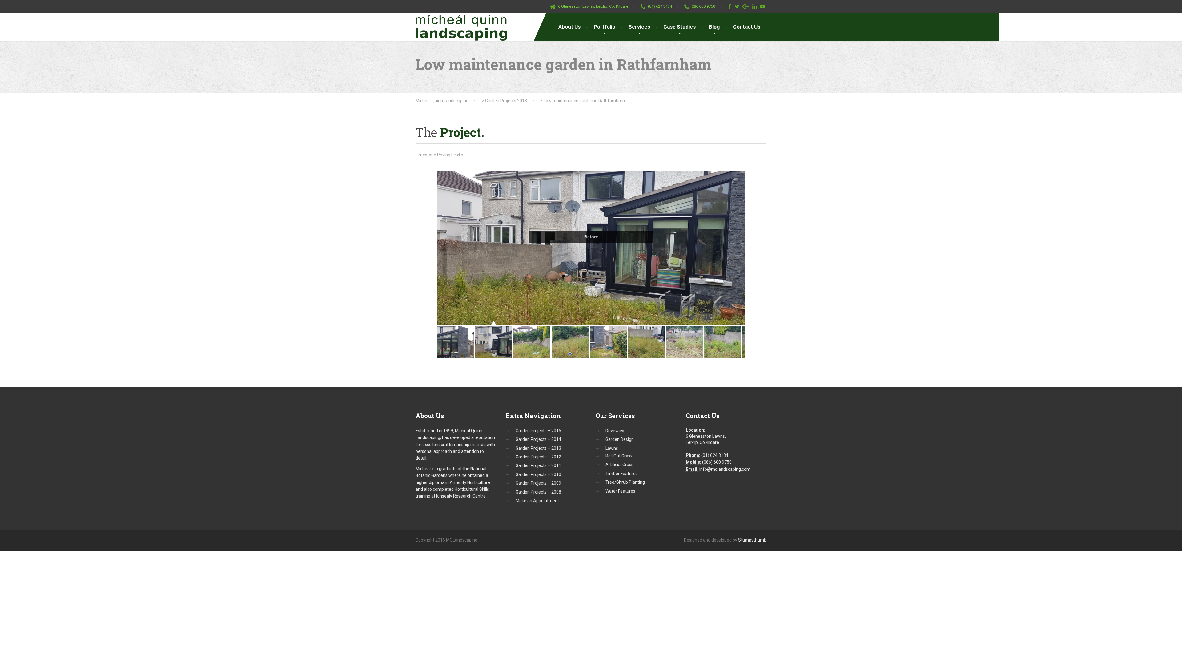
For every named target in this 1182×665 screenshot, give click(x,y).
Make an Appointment (537, 500)
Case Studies (679, 27)
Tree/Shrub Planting (625, 482)
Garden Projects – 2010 (538, 474)
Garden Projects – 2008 (538, 492)
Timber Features (621, 473)
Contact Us (746, 27)
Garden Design (619, 439)
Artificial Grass (619, 464)
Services (639, 27)
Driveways (615, 430)
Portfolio (604, 27)
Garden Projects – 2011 (538, 465)
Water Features (620, 491)
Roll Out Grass (619, 455)
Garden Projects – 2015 (538, 430)
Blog (714, 27)
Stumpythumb (752, 540)
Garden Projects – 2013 (538, 448)
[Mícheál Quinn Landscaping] (461, 27)
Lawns (611, 448)
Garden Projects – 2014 (538, 439)
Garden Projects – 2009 (538, 483)
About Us (569, 27)
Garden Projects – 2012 (538, 456)
